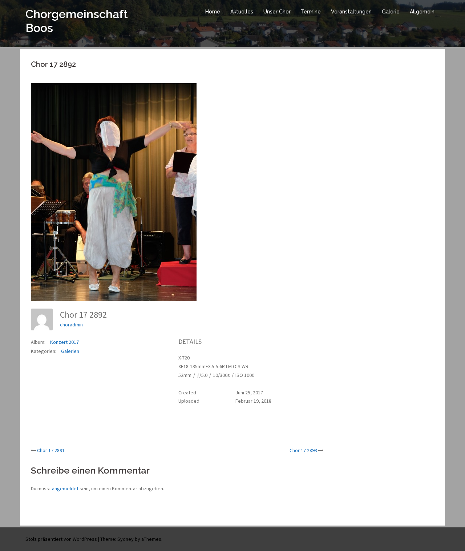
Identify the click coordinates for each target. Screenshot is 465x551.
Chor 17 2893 (303, 450)
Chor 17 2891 (51, 450)
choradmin (71, 324)
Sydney (125, 539)
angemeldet (65, 488)
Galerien (70, 351)
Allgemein (422, 12)
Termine (311, 12)
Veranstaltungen (351, 12)
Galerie (391, 12)
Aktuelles (241, 12)
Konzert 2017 (64, 342)
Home (212, 12)
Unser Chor (277, 12)
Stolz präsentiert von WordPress (61, 539)
